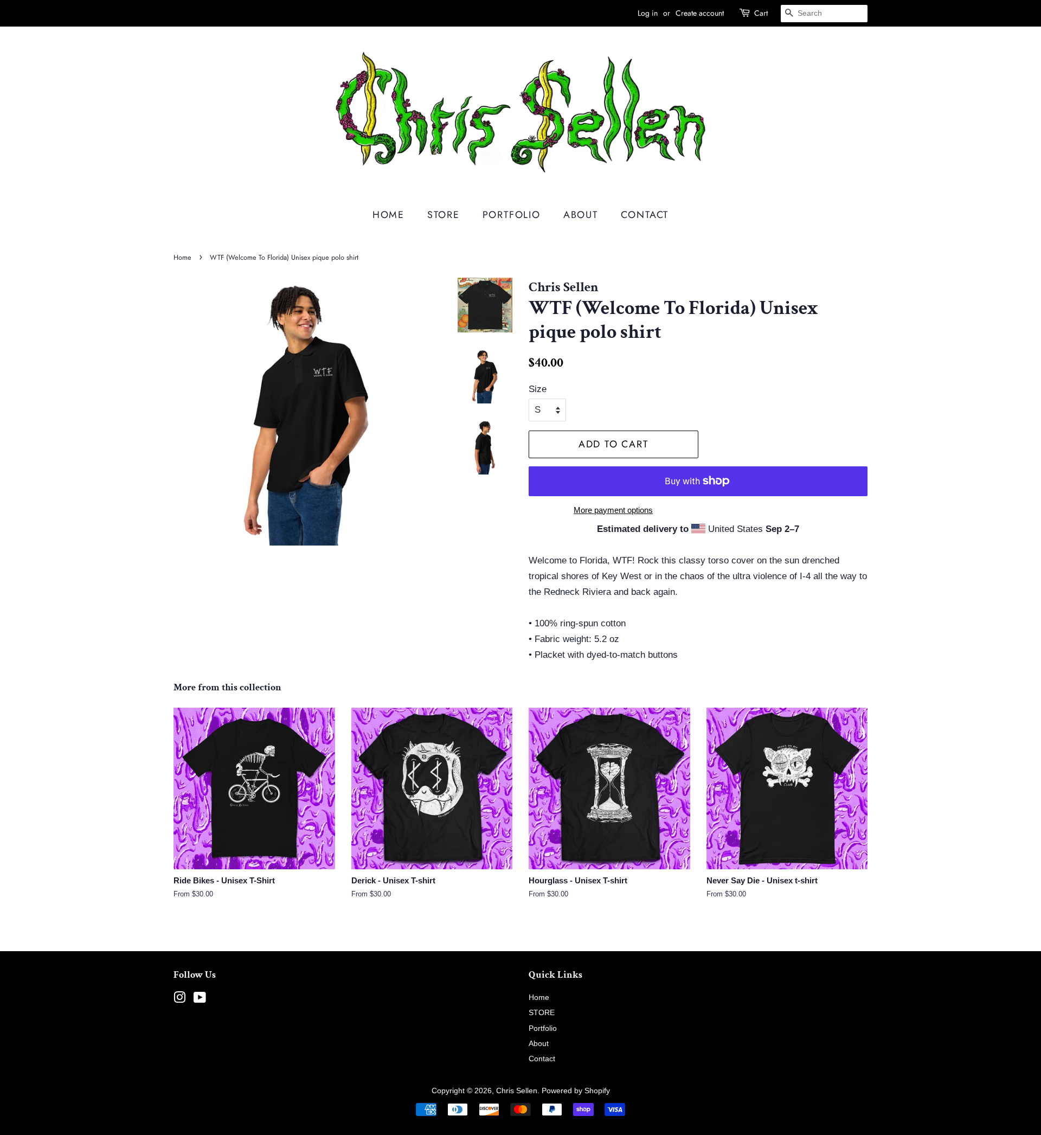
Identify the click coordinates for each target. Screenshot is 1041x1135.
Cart (761, 13)
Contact (645, 215)
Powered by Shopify (576, 1090)
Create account (700, 13)
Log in (648, 13)
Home (388, 215)
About (580, 215)
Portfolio (512, 215)
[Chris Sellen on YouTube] (200, 999)
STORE (443, 215)
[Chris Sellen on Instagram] (179, 999)
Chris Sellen (516, 1090)
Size (538, 389)
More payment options (613, 510)
